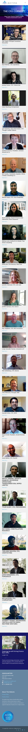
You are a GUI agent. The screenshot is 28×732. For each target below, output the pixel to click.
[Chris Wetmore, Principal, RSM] (14, 383)
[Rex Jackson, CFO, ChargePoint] (14, 589)
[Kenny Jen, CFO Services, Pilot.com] (14, 255)
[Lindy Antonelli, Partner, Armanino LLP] (14, 340)
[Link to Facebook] (21, 730)
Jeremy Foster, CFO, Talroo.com (11, 85)
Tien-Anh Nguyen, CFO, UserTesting (11, 552)
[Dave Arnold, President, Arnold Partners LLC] (14, 426)
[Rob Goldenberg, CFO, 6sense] (14, 362)
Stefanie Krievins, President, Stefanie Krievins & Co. (13, 151)
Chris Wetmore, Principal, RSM (10, 392)
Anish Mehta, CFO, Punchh (9, 458)
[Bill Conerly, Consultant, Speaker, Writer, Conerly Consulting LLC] (14, 165)
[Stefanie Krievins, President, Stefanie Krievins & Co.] (14, 142)
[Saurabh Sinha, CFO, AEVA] (14, 404)
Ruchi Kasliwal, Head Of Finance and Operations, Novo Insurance (12, 218)
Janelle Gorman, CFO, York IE (10, 306)
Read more (4, 45)
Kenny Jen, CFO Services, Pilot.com (12, 264)
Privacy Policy (5, 694)
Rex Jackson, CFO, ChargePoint (9, 599)
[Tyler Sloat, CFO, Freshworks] (14, 498)
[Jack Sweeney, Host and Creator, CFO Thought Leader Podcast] (14, 120)
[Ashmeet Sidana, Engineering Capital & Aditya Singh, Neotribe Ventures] (14, 611)
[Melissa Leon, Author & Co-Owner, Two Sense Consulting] (14, 232)
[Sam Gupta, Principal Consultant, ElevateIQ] (14, 32)
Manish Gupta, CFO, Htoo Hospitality (12, 197)
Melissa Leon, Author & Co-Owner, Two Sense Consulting (13, 241)
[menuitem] (25, 2)
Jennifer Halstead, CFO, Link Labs (11, 285)
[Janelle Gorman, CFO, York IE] (14, 298)
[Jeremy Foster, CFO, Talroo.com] (14, 76)
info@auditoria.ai (8, 682)
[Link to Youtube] (23, 730)
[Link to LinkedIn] (19, 730)
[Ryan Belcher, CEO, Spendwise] (14, 55)
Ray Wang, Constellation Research (12, 530)
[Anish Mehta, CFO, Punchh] (14, 449)
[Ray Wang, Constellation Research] (14, 520)
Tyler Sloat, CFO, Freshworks (14, 507)
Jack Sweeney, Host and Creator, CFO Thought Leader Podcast (13, 129)
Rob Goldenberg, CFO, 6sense (10, 371)
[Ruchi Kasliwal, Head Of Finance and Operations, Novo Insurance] (14, 209)
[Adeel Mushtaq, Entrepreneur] (14, 98)
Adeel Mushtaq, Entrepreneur (10, 107)
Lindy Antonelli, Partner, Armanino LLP (13, 349)
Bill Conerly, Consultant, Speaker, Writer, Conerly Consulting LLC (13, 174)
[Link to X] (17, 730)
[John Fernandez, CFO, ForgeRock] (14, 566)
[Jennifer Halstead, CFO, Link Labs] (14, 276)
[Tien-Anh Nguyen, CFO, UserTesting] (14, 542)
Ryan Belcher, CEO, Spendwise (10, 64)
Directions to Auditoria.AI (10, 681)
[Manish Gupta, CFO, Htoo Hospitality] (14, 188)
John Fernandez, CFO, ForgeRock (10, 575)
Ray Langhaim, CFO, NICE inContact (12, 328)
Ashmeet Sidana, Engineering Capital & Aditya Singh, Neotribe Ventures (14, 622)
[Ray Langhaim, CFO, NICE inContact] (14, 319)
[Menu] (25, 2)
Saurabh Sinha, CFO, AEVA (9, 413)
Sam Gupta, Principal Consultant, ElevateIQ (11, 42)
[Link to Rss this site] (25, 730)
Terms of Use (5, 697)
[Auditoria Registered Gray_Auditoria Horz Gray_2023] (11, 2)
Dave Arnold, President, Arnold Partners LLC (13, 435)
